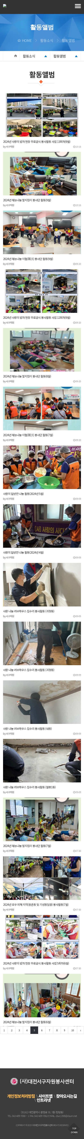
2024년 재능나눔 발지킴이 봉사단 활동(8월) (27, 376)
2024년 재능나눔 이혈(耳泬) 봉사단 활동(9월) (28, 258)
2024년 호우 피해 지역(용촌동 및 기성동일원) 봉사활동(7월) (36, 904)
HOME (27, 40)
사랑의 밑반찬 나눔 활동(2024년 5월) (23, 493)
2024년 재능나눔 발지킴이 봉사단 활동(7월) (27, 845)
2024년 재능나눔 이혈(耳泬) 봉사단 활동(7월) (28, 435)
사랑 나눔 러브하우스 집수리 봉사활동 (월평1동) (29, 787)
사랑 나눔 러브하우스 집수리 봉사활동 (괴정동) (28, 611)
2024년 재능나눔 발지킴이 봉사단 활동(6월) (27, 1022)
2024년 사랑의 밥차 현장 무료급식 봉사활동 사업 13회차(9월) (36, 141)
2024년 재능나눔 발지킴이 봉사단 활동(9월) (27, 200)
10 (72, 1030)
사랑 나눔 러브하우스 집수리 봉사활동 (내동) (27, 728)
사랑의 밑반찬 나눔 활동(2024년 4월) (23, 552)
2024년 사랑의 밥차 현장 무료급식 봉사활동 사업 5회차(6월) (36, 963)
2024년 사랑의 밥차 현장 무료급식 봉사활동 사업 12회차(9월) (36, 317)
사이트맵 (45, 1096)
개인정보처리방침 (21, 1096)
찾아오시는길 (66, 1096)
